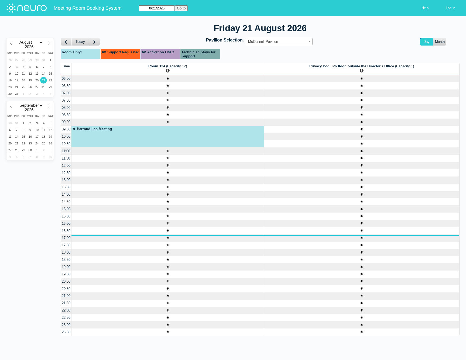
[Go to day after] (94, 42)
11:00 (66, 151)
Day (426, 42)
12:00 (66, 166)
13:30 (66, 187)
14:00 (66, 194)
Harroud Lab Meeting (94, 129)
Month (440, 42)
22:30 (66, 318)
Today (80, 42)
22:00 (66, 310)
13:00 (66, 180)
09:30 (66, 129)
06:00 (66, 79)
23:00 (66, 325)
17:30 (66, 245)
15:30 (66, 216)
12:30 (66, 173)
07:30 (66, 100)
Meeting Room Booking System (88, 8)
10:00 (66, 136)
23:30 (66, 332)
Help (425, 8)
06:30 (66, 86)
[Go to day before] (66, 42)
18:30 (66, 260)
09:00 (66, 122)
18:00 (66, 252)
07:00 (66, 93)
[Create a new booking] (167, 78)
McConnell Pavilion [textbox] (263, 42)
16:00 (66, 223)
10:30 (66, 144)
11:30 (66, 158)
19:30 (66, 274)
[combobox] (279, 41)
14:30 (66, 202)
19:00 (66, 267)
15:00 (66, 209)
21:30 (66, 303)
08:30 (66, 115)
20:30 (66, 289)
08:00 (66, 108)
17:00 (66, 238)
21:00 (66, 296)
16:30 (66, 231)
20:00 (66, 281)
